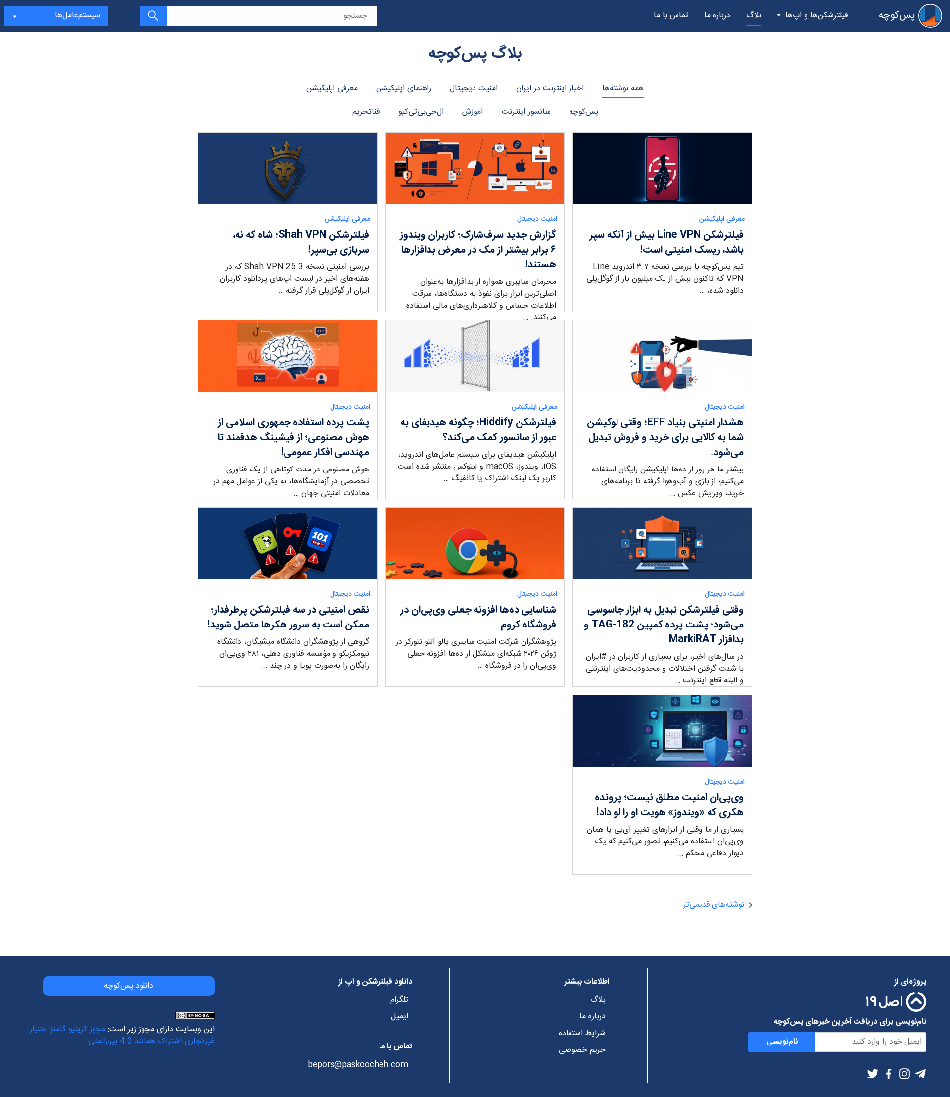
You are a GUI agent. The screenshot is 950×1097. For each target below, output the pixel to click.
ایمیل (399, 1017)
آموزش (472, 112)
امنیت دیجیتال (474, 88)
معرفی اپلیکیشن (332, 88)
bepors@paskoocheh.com (358, 1065)
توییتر (873, 1074)
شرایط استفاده (582, 1034)
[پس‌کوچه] (930, 16)
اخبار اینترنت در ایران (550, 88)
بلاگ (753, 15)
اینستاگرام (904, 1074)
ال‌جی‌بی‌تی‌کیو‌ (421, 112)
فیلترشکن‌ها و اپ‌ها (816, 15)
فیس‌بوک (889, 1074)
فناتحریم (366, 112)
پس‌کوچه (583, 112)
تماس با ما (671, 15)
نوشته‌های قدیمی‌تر (713, 905)
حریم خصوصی (582, 1050)
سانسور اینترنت (526, 112)
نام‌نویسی (782, 1041)
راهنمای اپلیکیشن (403, 88)
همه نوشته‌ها (623, 88)
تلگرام (920, 1074)
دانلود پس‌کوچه (128, 986)
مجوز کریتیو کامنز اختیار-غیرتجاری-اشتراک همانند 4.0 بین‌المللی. (121, 1035)
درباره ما (717, 15)
